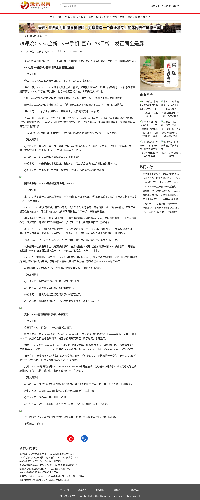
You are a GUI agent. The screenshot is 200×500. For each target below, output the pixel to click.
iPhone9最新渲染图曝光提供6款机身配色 (38, 472)
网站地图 (117, 490)
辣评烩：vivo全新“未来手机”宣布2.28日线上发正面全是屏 (47, 454)
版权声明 (135, 490)
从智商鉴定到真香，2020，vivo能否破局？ (163, 174)
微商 (137, 17)
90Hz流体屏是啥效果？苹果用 (149, 154)
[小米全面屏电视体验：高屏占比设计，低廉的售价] (171, 105)
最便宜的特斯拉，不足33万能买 (171, 134)
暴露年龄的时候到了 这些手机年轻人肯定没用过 (166, 195)
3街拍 (40, 423)
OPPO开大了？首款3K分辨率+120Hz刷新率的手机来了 (169, 182)
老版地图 (100, 490)
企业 (106, 17)
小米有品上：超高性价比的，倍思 (149, 134)
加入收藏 (166, 6)
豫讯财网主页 (30, 36)
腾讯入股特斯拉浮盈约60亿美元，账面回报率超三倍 (168, 178)
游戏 (114, 17)
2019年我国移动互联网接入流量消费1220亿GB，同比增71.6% (48, 457)
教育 (83, 17)
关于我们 (64, 490)
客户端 (176, 6)
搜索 (108, 6)
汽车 (67, 17)
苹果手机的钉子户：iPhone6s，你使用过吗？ (40, 461)
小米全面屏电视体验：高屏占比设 (171, 114)
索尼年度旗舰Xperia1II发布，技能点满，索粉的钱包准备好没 (48, 465)
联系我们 (82, 490)
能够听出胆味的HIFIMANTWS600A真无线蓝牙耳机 (44, 480)
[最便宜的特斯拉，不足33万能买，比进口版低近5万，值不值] (171, 125)
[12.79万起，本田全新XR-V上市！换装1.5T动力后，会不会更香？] (149, 105)
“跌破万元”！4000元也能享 (171, 154)
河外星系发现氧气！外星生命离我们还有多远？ (166, 199)
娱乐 (75, 17)
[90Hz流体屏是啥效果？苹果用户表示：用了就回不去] (149, 145)
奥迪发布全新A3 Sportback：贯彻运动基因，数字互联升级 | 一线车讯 (52, 476)
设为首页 (155, 6)
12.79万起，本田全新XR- (149, 114)
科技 (98, 17)
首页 (52, 17)
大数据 (146, 17)
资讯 (60, 17)
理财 (129, 17)
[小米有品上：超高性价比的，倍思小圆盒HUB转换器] (149, 125)
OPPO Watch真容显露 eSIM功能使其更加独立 (164, 186)
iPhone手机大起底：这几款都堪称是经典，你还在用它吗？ (171, 212)
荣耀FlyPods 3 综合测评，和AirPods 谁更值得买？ (166, 204)
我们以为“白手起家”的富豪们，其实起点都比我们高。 (45, 469)
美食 (122, 17)
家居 (91, 17)
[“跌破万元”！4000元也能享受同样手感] (171, 145)
